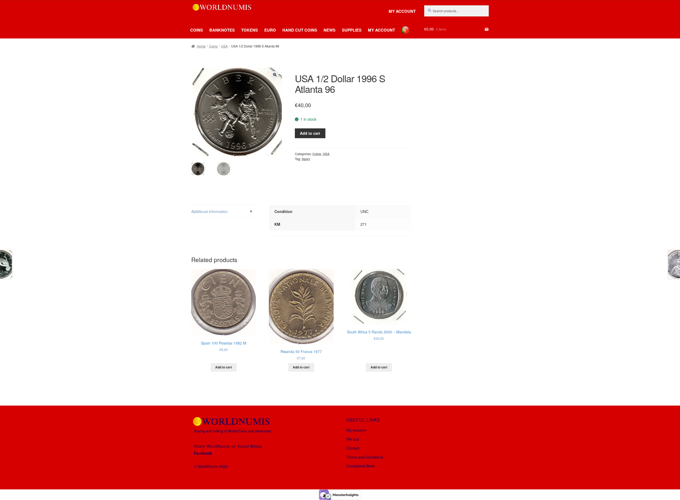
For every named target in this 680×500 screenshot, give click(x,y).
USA (224, 46)
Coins (196, 30)
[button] (275, 75)
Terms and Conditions (364, 457)
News (329, 30)
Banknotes (222, 30)
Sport (306, 158)
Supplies (352, 30)
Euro (270, 30)
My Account (402, 11)
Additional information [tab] (209, 211)
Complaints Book (360, 465)
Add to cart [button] (223, 367)
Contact (352, 448)
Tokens (249, 30)
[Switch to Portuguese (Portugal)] (401, 26)
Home (201, 46)
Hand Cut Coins (299, 30)
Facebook (203, 453)
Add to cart (310, 133)
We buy (352, 439)
